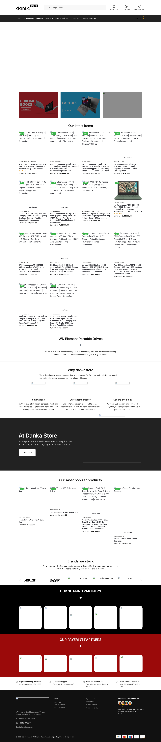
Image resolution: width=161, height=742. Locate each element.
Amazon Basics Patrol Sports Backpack (125, 540)
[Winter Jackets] (122, 105)
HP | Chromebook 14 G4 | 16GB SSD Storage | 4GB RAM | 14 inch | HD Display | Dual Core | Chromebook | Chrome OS (32, 268)
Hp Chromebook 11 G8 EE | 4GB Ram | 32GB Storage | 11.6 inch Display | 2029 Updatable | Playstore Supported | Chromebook (128, 208)
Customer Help (139, 9)
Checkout (126, 9)
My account (114, 9)
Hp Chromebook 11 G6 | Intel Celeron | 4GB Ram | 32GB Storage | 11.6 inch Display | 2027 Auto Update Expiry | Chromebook (64, 268)
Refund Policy (91, 705)
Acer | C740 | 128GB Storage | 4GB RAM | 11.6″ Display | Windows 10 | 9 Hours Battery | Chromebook (32, 166)
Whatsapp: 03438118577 (25, 719)
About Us (57, 702)
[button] (140, 18)
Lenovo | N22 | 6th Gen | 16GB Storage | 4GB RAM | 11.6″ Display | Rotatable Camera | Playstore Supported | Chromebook (96, 268)
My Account (90, 699)
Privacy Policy (59, 705)
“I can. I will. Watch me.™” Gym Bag (31, 521)
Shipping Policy (92, 708)
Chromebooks (24, 162)
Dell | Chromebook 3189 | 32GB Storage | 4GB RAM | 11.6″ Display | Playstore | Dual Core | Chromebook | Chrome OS (64, 167)
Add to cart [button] (32, 178)
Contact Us (90, 702)
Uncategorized (24, 517)
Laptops (33, 162)
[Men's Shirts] (38, 105)
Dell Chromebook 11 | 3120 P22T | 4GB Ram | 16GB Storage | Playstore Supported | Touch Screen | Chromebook (127, 167)
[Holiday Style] (80, 105)
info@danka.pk (24, 727)
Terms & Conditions (61, 707)
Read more (128, 178)
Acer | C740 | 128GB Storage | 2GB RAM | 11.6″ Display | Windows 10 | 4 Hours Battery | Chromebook (96, 216)
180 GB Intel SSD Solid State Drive (64, 512)
